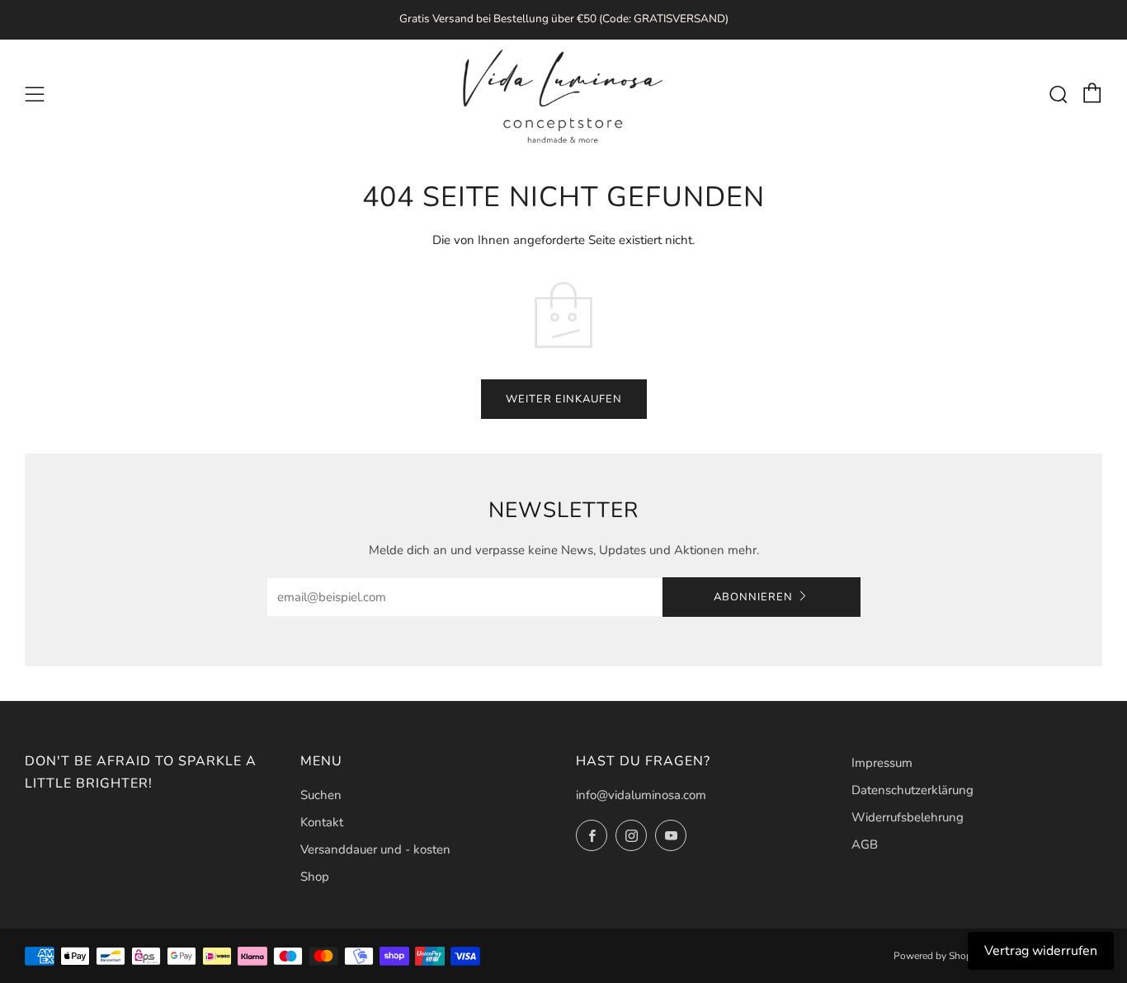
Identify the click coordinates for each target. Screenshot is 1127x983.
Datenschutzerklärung (912, 790)
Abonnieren (753, 597)
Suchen (321, 795)
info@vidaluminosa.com (641, 795)
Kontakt (321, 822)
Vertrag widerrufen (1040, 951)
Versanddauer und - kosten (375, 849)
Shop (314, 876)
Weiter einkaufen (564, 399)
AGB (864, 844)
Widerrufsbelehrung (907, 817)
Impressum (881, 763)
